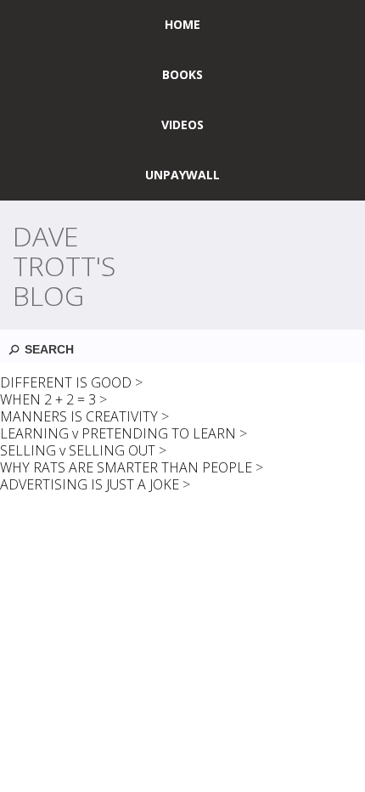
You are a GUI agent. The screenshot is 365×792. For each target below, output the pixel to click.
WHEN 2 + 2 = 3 (48, 399)
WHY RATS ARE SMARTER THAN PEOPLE (126, 467)
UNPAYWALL (182, 175)
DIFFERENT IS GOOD (66, 382)
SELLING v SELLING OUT (77, 450)
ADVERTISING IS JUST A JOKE (89, 484)
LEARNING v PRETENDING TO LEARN (118, 433)
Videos (182, 124)
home (182, 24)
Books (182, 74)
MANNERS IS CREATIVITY (79, 416)
